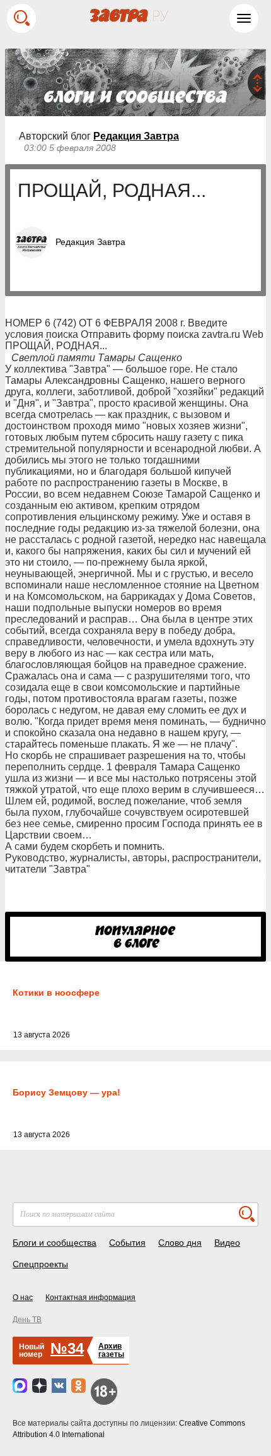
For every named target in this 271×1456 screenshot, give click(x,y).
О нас (23, 1297)
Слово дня (180, 1243)
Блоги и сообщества (54, 1243)
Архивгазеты (111, 1350)
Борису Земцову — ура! (66, 1092)
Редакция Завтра (136, 136)
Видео (227, 1243)
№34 (67, 1348)
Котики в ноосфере (56, 993)
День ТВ (27, 1319)
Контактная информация (90, 1297)
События (127, 1243)
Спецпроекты (40, 1264)
